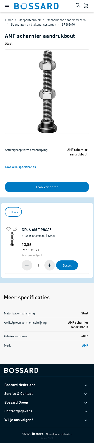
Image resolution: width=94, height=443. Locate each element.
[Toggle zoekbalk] (79, 6)
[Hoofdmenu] (7, 6)
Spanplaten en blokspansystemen (33, 24)
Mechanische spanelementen (66, 20)
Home (9, 20)
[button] (50, 265)
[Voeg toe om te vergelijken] (14, 229)
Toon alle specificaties (20, 167)
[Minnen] (27, 265)
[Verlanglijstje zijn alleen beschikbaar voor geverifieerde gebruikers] (8, 229)
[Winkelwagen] (87, 6)
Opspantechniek (30, 20)
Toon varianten (47, 187)
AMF (85, 345)
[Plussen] (49, 265)
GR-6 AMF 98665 (38, 232)
